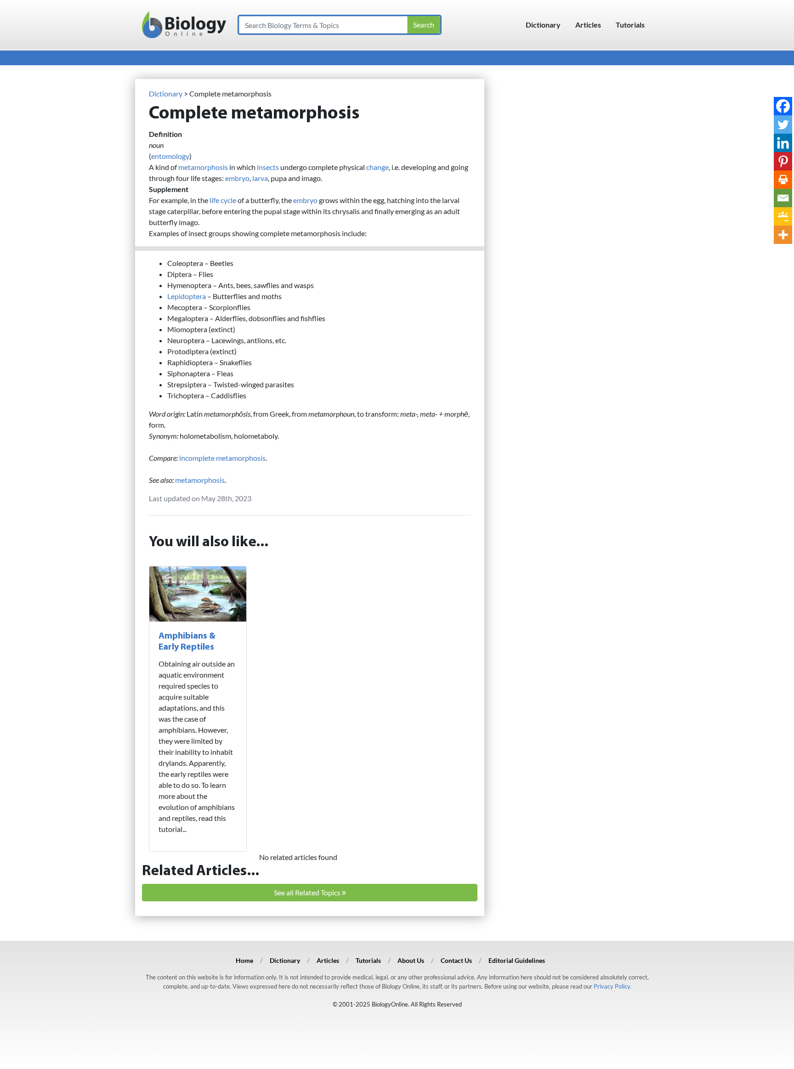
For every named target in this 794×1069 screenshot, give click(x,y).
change (377, 167)
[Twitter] (783, 124)
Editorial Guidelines (516, 960)
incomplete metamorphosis (222, 457)
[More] (783, 235)
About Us (410, 960)
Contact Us (456, 960)
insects (268, 167)
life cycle (223, 200)
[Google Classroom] (783, 216)
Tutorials (630, 24)
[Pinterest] (783, 161)
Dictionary (543, 24)
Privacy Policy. (612, 986)
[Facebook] (783, 106)
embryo (237, 178)
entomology (170, 156)
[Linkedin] (783, 143)
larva (260, 178)
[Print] (783, 179)
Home (244, 960)
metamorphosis (203, 167)
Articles (588, 24)
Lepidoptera (186, 296)
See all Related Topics (308, 892)
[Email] (783, 198)
